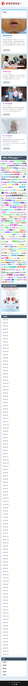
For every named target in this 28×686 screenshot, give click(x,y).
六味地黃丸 (11, 272)
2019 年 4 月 (5, 600)
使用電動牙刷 (20, 277)
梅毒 (19, 209)
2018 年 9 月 (5, 622)
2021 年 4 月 (5, 523)
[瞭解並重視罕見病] (14, 26)
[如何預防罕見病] (14, 61)
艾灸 (13, 210)
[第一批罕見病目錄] (14, 126)
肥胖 (21, 272)
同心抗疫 (20, 168)
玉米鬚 (9, 174)
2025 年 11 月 (5, 348)
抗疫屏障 (5, 225)
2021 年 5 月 (5, 520)
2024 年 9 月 (5, 393)
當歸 (7, 241)
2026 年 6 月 (5, 326)
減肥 (2, 190)
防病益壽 (4, 671)
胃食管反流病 (16, 187)
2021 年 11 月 (5, 501)
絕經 (16, 210)
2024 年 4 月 (5, 408)
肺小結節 (15, 177)
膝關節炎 (21, 255)
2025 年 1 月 (5, 380)
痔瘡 (2, 172)
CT (4, 198)
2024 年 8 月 (5, 396)
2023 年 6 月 (5, 440)
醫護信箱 (9, 73)
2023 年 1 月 (5, 456)
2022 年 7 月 (5, 475)
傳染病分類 (4, 275)
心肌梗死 (20, 249)
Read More (6, 50)
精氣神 (20, 236)
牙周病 (10, 274)
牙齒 (23, 198)
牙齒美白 (18, 275)
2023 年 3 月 (5, 450)
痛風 (13, 227)
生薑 (24, 225)
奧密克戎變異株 (13, 212)
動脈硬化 (3, 251)
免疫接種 (3, 241)
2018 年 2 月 (5, 644)
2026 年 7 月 (5, 322)
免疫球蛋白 (18, 251)
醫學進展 (9, 37)
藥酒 (9, 264)
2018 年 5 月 (5, 635)
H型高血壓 (19, 198)
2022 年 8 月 (5, 472)
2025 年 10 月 (5, 351)
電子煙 (7, 198)
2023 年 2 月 (5, 453)
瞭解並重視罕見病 (7, 35)
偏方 (10, 198)
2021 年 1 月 (5, 533)
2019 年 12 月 (5, 574)
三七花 (7, 217)
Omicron (22, 174)
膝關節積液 (7, 221)
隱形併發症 (8, 179)
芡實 (14, 275)
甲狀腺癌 (8, 200)
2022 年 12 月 (5, 460)
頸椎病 (22, 275)
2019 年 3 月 (5, 603)
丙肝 (24, 272)
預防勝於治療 (19, 234)
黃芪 (15, 163)
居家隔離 (24, 170)
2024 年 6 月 (5, 402)
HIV (22, 262)
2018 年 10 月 (5, 619)
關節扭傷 (12, 161)
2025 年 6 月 (5, 364)
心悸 (8, 236)
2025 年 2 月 (5, 377)
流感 (6, 205)
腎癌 (24, 163)
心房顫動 (13, 234)
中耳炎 (13, 255)
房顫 (11, 221)
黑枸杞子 (9, 255)
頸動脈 (6, 174)
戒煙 (24, 277)
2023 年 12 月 (5, 421)
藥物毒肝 (15, 207)
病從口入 (6, 264)
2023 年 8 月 (5, 434)
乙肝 (14, 190)
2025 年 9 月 (5, 354)
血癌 (14, 264)
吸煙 (8, 230)
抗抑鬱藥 (5, 182)
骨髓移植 (8, 262)
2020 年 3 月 (5, 565)
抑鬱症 (21, 232)
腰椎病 (23, 161)
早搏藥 (11, 253)
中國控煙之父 (8, 232)
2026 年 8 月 (5, 319)
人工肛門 (17, 230)
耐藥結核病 (4, 234)
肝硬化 (12, 219)
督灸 (6, 170)
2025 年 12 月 (5, 345)
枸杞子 (3, 196)
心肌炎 (6, 190)
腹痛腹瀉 (22, 214)
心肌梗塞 (17, 270)
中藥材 (20, 264)
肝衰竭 (21, 217)
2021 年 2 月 (5, 530)
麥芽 (21, 258)
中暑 (16, 184)
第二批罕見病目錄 (7, 103)
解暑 (19, 212)
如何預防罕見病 (7, 71)
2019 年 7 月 (5, 590)
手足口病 (4, 161)
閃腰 (5, 177)
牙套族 (9, 277)
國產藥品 (3, 163)
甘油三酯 (12, 262)
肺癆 (18, 182)
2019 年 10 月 (5, 581)
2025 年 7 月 (5, 361)
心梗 (12, 280)
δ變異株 (11, 217)
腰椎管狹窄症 (9, 244)
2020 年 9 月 (5, 546)
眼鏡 (9, 203)
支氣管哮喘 (14, 195)
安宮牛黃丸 (4, 165)
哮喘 (8, 212)
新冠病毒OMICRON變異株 (13, 214)
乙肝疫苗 (6, 187)
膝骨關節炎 (13, 267)
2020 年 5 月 (5, 558)
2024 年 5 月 (5, 405)
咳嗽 (15, 247)
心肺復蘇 (21, 244)
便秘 (8, 170)
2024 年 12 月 (5, 383)
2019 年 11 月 (5, 577)
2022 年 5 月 (5, 482)
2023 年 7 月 (5, 437)
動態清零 (6, 223)
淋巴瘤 (8, 177)
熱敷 (9, 280)
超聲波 (4, 168)
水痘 (19, 184)
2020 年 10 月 (5, 542)
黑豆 (14, 230)
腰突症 (21, 270)
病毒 (12, 264)
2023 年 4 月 (5, 447)
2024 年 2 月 (5, 415)
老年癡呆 (14, 225)
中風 (6, 257)
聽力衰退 (11, 258)
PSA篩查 (7, 239)
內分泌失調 (16, 253)
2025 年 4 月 (5, 370)
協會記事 (4, 674)
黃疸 (9, 193)
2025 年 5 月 (5, 367)
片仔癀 (11, 251)
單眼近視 (21, 177)
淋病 (16, 239)
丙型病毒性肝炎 (18, 200)
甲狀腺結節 (21, 246)
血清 (18, 279)
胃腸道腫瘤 (11, 165)
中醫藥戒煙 (13, 198)
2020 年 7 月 (5, 552)
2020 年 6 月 (5, 555)
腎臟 (12, 277)
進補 (6, 279)
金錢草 (10, 242)
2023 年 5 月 (5, 444)
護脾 (18, 258)
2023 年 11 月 (5, 424)
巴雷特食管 (22, 212)
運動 (11, 230)
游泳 (9, 282)
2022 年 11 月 (5, 463)
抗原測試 (7, 207)
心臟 (13, 200)
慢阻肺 (8, 260)
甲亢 (6, 277)
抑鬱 (23, 253)
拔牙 (8, 161)
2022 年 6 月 (5, 479)
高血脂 (6, 267)
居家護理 (18, 163)
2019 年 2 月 (5, 606)
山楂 (12, 179)
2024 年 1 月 (5, 418)
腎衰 (17, 168)
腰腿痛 (10, 210)
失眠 (14, 168)
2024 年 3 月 (5, 412)
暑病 (12, 177)
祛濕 (24, 217)
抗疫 (5, 230)
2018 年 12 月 (5, 613)
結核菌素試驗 (22, 165)
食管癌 (5, 236)
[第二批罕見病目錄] (14, 94)
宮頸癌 (16, 165)
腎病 (21, 195)
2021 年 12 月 (5, 498)
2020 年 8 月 (5, 549)
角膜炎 (15, 249)
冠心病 (10, 181)
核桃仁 (18, 262)
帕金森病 (17, 161)
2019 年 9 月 (5, 584)
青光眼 (12, 269)
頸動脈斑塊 (15, 244)
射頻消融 (19, 239)
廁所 (9, 225)
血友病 (19, 207)
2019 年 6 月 (5, 593)
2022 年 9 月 (5, 469)
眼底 (11, 236)
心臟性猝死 (10, 249)
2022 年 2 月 (5, 491)
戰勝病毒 (23, 239)
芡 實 (20, 253)
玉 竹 (16, 262)
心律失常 (3, 184)
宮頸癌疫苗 (17, 272)
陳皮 (18, 246)
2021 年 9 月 (5, 507)
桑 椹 (25, 193)
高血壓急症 (9, 184)
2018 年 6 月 (5, 632)
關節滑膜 (21, 241)
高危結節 (18, 190)
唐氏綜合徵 (11, 205)
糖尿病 (15, 241)
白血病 (24, 182)
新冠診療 (20, 225)
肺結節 (16, 205)
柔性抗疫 (10, 187)
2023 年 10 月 (5, 428)
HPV (8, 253)
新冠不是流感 (14, 260)
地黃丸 (9, 228)
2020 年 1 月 (5, 571)
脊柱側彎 (14, 193)
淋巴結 (24, 264)
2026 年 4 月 (5, 332)
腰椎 (4, 207)
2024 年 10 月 (5, 389)
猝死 (2, 170)
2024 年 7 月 (5, 399)
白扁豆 (15, 258)
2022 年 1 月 (5, 495)
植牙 (15, 223)
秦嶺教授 (6, 203)
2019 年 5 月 (5, 597)
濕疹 (21, 279)
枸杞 (13, 174)
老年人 (7, 247)
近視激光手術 (16, 217)
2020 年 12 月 (5, 536)
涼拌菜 (23, 260)
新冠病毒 (16, 202)
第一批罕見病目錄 (7, 136)
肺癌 (20, 182)
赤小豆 (8, 251)
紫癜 (13, 239)
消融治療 (7, 196)
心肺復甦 (13, 172)
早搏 (18, 255)
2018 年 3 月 (5, 641)
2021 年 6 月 (5, 517)
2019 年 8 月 (5, 587)
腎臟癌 (7, 272)
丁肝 (4, 205)
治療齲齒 (11, 246)
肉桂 (25, 249)
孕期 (16, 170)
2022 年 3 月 (5, 488)
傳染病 (15, 279)
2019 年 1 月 (5, 609)
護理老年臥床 (21, 228)
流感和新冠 (22, 230)
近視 (3, 279)
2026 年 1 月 (5, 342)
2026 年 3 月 (5, 335)
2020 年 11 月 (5, 539)
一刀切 (14, 221)
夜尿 (9, 223)
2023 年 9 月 (5, 431)
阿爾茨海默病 (9, 163)
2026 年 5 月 (5, 329)
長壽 (22, 193)
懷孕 (12, 203)
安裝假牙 (18, 223)
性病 (21, 163)
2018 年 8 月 (5, 625)
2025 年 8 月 (5, 357)
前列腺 (17, 174)
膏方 (22, 207)
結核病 (22, 186)
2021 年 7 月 (5, 514)
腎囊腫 (19, 170)
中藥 (15, 219)
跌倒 (22, 203)
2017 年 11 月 (5, 654)
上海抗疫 (19, 193)
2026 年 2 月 (5, 338)
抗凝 (9, 172)
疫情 (16, 228)
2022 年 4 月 (5, 485)
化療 (4, 217)
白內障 (4, 253)
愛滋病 (10, 167)
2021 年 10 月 (5, 504)
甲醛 (6, 227)
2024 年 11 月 (5, 386)
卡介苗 (21, 205)
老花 (25, 232)
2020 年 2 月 (5, 568)
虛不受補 (24, 251)
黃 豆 (15, 182)
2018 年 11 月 (5, 616)
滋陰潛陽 (17, 232)
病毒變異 (20, 179)
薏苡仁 (14, 236)
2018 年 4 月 (5, 638)
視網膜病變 (12, 170)
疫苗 (10, 190)
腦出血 (24, 168)
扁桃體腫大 (19, 219)
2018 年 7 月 (5, 628)
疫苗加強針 (18, 221)
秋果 (10, 239)
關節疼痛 (15, 179)
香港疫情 (9, 234)
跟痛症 (13, 232)
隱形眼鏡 (6, 172)
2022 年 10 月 (5, 466)
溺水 (12, 223)
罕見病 (5, 215)
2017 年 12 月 (5, 651)
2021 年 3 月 (5, 526)
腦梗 (21, 172)
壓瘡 (4, 232)
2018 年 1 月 (5, 648)
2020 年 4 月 (5, 562)
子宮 (8, 219)
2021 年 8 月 (5, 511)
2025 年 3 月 (5, 373)
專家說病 (9, 105)
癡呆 (6, 282)
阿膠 (17, 264)
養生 (15, 277)
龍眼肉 (22, 190)
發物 (22, 210)
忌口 (11, 207)
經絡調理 (18, 172)
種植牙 (17, 236)
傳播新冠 (5, 219)
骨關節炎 (6, 210)
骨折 (13, 184)
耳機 (14, 251)
